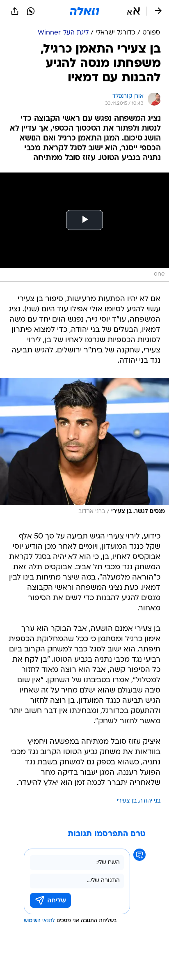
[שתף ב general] (14, 11)
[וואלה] (84, 11)
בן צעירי (127, 801)
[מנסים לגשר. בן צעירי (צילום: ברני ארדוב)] (84, 448)
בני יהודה (149, 801)
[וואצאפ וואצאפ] (31, 11)
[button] (133, 11)
